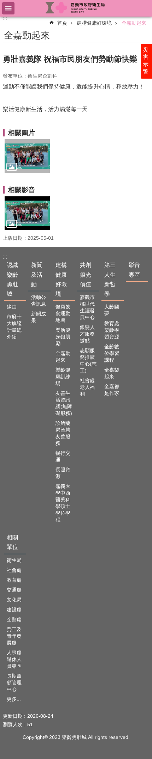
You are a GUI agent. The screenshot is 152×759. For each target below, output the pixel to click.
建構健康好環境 (94, 23)
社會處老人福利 (87, 387)
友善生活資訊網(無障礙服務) (63, 403)
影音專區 (134, 269)
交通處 (14, 590)
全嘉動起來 (134, 23)
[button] (27, 156)
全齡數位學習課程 (111, 353)
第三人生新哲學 (110, 279)
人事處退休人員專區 (14, 659)
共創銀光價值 (85, 274)
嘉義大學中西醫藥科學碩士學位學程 (62, 502)
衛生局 (14, 560)
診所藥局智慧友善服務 (62, 433)
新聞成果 (38, 317)
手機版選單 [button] (8, 8)
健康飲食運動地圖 (62, 313)
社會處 (14, 570)
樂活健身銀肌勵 (62, 336)
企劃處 (14, 619)
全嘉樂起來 (111, 373)
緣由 (12, 307)
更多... (14, 699)
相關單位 (12, 542)
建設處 (14, 609)
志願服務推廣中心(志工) (88, 360)
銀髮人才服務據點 (87, 333)
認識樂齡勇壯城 (12, 279)
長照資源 (62, 473)
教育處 (14, 580)
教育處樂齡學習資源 (111, 329)
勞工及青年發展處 (14, 635)
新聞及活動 (36, 274)
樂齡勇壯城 (76, 8)
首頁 (62, 23)
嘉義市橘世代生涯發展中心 (87, 307)
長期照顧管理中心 (14, 682)
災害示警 (145, 61)
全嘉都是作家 (111, 390)
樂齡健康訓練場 (62, 376)
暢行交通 (62, 456)
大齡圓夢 (111, 310)
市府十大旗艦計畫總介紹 (14, 326)
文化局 (14, 599)
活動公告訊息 (38, 300)
